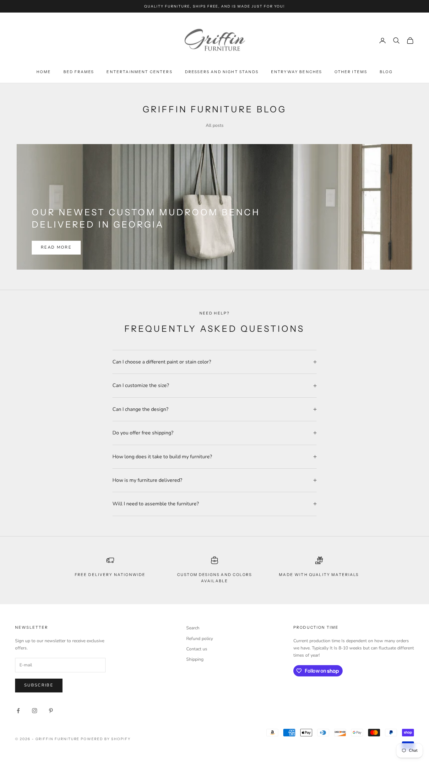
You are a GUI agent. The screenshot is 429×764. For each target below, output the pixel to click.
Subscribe (38, 685)
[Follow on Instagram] (34, 711)
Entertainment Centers (139, 71)
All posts (215, 125)
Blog (386, 71)
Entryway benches (296, 71)
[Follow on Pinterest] (51, 711)
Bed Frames (78, 71)
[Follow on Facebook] (18, 711)
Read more (56, 247)
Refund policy (199, 639)
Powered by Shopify (106, 739)
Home (43, 71)
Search (192, 628)
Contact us (196, 649)
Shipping (195, 659)
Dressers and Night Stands (221, 71)
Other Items (350, 71)
